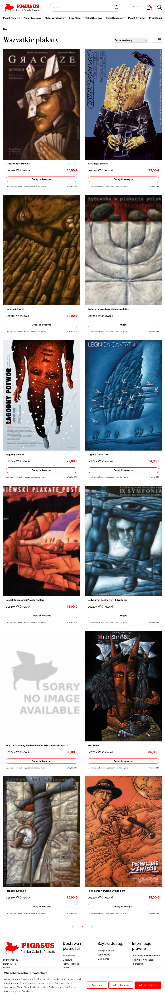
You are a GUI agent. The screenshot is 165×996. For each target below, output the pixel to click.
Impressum (138, 963)
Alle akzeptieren (147, 985)
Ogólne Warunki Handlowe (146, 955)
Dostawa (67, 959)
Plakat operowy (93, 18)
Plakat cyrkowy (137, 18)
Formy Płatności (71, 963)
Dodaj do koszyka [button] (41, 179)
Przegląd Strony (106, 950)
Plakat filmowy (11, 18)
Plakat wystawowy (55, 18)
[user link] (159, 7)
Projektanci (155, 18)
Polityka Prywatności (143, 959)
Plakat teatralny (32, 18)
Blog (5, 29)
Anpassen (97, 985)
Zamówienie (69, 955)
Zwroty (66, 967)
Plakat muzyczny (115, 18)
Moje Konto (103, 958)
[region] (82, 982)
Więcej (123, 324)
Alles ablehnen (121, 985)
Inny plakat (75, 18)
